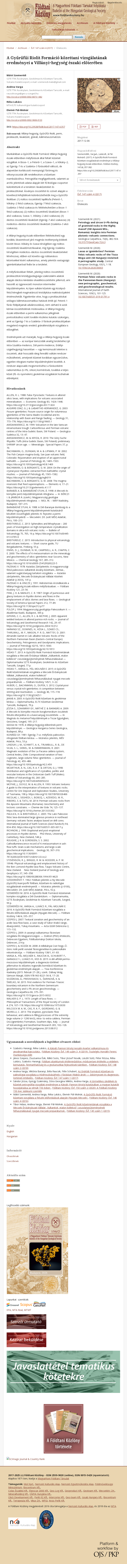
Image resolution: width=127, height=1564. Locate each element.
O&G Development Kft (20, 1497)
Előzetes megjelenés (59, 23)
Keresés (79, 37)
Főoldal (11, 23)
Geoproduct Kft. (73, 1490)
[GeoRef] (39, 1305)
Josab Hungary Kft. (92, 1497)
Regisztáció (98, 2)
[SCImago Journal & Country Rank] (26, 1459)
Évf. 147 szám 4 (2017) (42, 48)
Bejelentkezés (115, 2)
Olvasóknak (13, 1156)
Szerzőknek (13, 1161)
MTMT (27, 1310)
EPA (9, 1310)
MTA (113, 1506)
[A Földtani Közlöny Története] (63, 1452)
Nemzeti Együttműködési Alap (77, 1484)
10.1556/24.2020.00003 (90, 267)
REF (96, 126)
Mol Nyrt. (29, 1484)
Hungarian (12, 1136)
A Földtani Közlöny (104, 23)
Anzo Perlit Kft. (57, 1500)
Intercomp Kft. (56, 1497)
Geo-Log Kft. (57, 1490)
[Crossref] (13, 1305)
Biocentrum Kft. (31, 1487)
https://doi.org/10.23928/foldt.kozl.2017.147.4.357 (38, 126)
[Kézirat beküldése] (26, 1346)
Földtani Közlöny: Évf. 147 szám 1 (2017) (56, 1077)
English (10, 1131)
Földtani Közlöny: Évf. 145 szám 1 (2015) (88, 1110)
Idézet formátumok (90, 180)
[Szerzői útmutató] (26, 1328)
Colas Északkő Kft (17, 1490)
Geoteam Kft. (90, 1490)
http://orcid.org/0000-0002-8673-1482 (24, 96)
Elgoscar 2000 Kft (38, 1490)
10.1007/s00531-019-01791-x (93, 296)
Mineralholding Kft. (18, 1494)
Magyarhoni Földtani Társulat (53, 1478)
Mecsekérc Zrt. (107, 1490)
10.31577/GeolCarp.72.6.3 (92, 242)
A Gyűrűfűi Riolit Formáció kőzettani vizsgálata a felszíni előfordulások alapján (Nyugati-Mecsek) (62, 1096)
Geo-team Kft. (73, 1497)
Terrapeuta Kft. (21, 1500)
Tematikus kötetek (64, 29)
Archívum (82, 23)
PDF (84, 126)
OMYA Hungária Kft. (40, 1494)
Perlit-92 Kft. (41, 1497)
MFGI (45, 1500)
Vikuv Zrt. (36, 1500)
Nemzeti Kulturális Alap (47, 1484)
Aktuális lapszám (31, 23)
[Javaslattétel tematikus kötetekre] (63, 1392)
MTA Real (17, 1310)
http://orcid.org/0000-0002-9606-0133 (24, 120)
